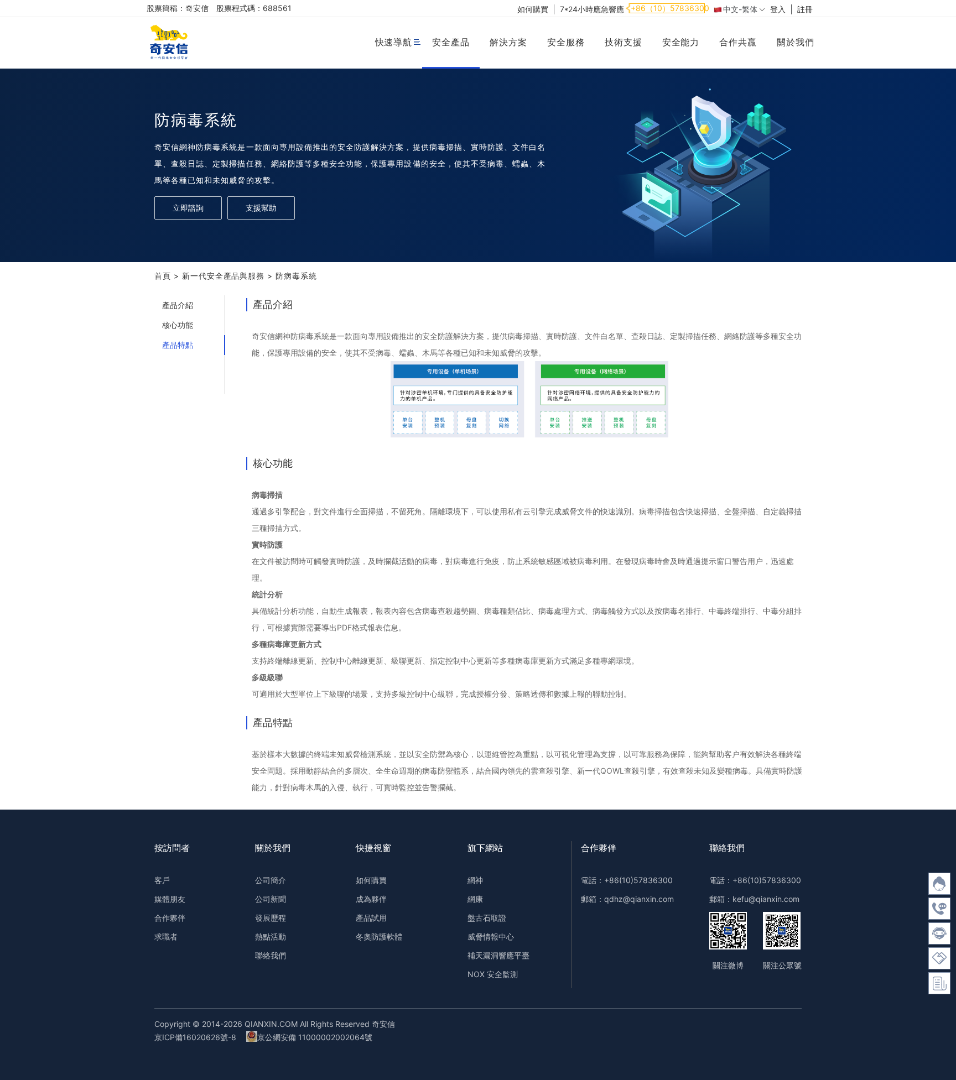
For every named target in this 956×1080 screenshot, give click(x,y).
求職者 (166, 936)
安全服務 (566, 42)
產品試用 (371, 917)
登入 (778, 9)
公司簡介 (270, 880)
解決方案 (508, 42)
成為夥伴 (371, 899)
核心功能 (177, 325)
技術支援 (623, 42)
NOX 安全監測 (492, 974)
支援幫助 (261, 207)
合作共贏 (738, 42)
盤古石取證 (486, 917)
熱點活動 (270, 936)
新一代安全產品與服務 (223, 275)
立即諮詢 (188, 207)
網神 (475, 880)
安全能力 (681, 42)
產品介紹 (177, 305)
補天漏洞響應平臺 (498, 955)
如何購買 (532, 9)
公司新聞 (270, 899)
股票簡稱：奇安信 (178, 8)
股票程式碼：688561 (254, 8)
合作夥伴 (169, 917)
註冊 (805, 9)
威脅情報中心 (490, 936)
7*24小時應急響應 (592, 9)
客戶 (162, 880)
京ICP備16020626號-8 (195, 1037)
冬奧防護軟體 (379, 936)
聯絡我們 (270, 955)
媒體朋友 (169, 899)
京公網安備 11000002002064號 (314, 1037)
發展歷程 (270, 917)
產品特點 (177, 344)
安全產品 (451, 42)
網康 (475, 899)
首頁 (162, 275)
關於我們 (795, 42)
